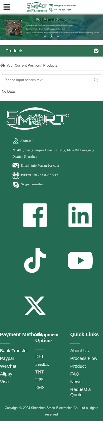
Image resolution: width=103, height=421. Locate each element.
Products (50, 65)
